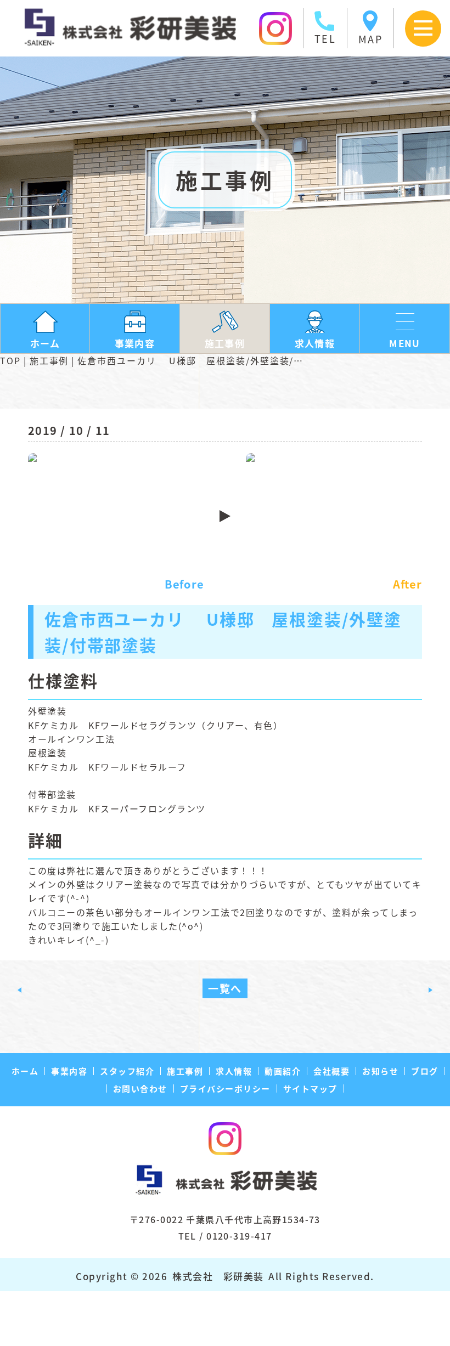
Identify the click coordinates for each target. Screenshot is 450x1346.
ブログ (424, 1071)
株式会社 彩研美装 (218, 1276)
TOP (10, 360)
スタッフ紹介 (127, 1071)
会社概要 (331, 1071)
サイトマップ (310, 1088)
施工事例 (49, 360)
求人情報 (234, 1071)
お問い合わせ (140, 1088)
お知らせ (380, 1071)
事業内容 (69, 1071)
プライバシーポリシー (225, 1088)
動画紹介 (283, 1071)
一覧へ (225, 988)
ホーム (25, 1071)
